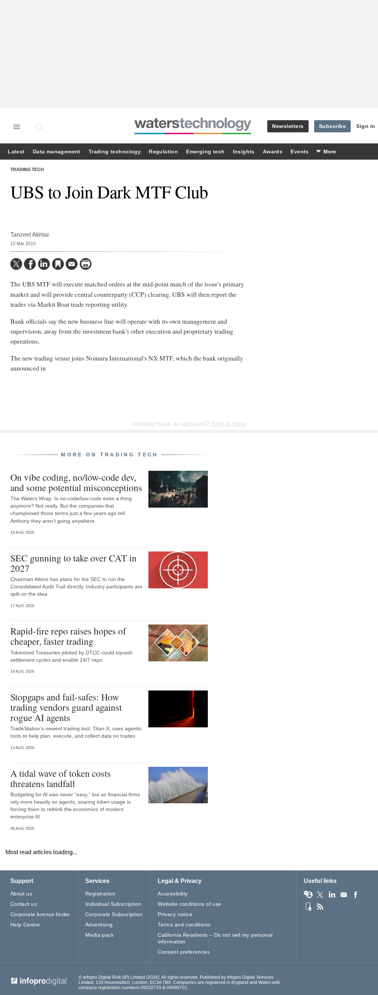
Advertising (99, 925)
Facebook (355, 894)
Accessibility (173, 894)
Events (300, 151)
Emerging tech (205, 151)
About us (21, 894)
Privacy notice (175, 914)
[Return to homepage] (193, 134)
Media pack (99, 935)
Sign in (365, 126)
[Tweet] (16, 264)
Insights (244, 151)
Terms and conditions (184, 925)
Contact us (23, 904)
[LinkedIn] (44, 264)
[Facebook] (30, 264)
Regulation (163, 151)
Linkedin (331, 894)
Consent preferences (184, 952)
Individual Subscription (113, 904)
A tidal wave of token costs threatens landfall (60, 778)
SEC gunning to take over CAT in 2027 (73, 563)
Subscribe (332, 126)
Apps (308, 906)
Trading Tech (27, 169)
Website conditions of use (189, 904)
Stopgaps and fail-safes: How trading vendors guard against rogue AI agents (66, 707)
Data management (56, 151)
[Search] (39, 127)
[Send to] (72, 264)
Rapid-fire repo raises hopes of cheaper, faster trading (68, 636)
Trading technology (115, 151)
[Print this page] (86, 264)
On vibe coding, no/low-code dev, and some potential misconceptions (76, 482)
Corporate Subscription (113, 914)
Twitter (320, 894)
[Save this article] (58, 264)
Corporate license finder (40, 914)
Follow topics (308, 894)
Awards (272, 151)
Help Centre (25, 925)
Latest (16, 151)
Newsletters (288, 126)
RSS (320, 906)
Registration (100, 894)
